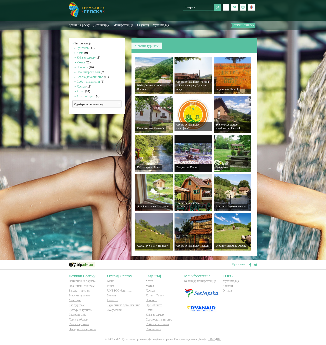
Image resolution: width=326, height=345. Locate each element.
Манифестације (123, 25)
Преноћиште (154, 305)
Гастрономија (77, 314)
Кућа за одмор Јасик (148, 167)
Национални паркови (82, 281)
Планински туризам (82, 285)
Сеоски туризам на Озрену (231, 245)
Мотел (81, 62)
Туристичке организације (123, 305)
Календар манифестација (200, 281)
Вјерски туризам (79, 295)
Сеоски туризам (79, 324)
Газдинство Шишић (227, 89)
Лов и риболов (78, 319)
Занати (111, 295)
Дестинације (101, 25)
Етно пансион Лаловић (150, 128)
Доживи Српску (79, 25)
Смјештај (143, 25)
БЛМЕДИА (214, 339)
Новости (112, 300)
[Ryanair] (201, 308)
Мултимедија (161, 25)
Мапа (110, 281)
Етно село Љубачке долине (231, 206)
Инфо (111, 285)
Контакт (228, 285)
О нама (227, 290)
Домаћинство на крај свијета (153, 206)
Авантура (75, 300)
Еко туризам (77, 305)
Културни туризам (80, 309)
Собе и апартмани (88, 81)
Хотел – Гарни (86, 96)
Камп (80, 52)
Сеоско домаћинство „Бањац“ (193, 245)
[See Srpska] (201, 293)
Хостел (81, 86)
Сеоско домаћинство (90, 76)
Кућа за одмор (86, 57)
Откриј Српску (244, 25)
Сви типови (153, 329)
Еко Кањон (222, 167)
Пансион (82, 67)
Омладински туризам (82, 329)
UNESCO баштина (119, 290)
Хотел (80, 91)
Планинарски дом (88, 72)
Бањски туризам (79, 290)
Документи (114, 309)
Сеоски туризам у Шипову (152, 245)
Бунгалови (83, 48)
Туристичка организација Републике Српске (87, 9)
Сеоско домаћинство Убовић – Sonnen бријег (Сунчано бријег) (192, 85)
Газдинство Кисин (187, 167)
